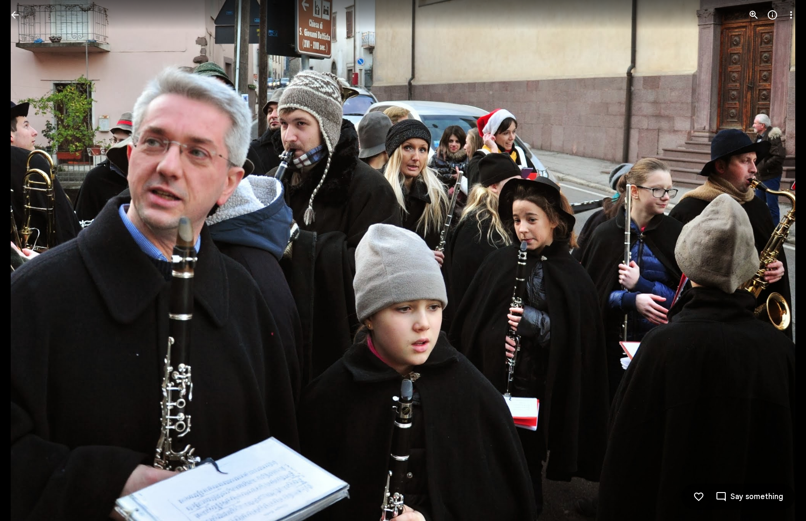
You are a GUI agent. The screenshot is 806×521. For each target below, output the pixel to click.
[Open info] (772, 15)
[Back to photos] (15, 15)
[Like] (698, 496)
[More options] (791, 15)
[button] (26, 261)
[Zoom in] (753, 15)
